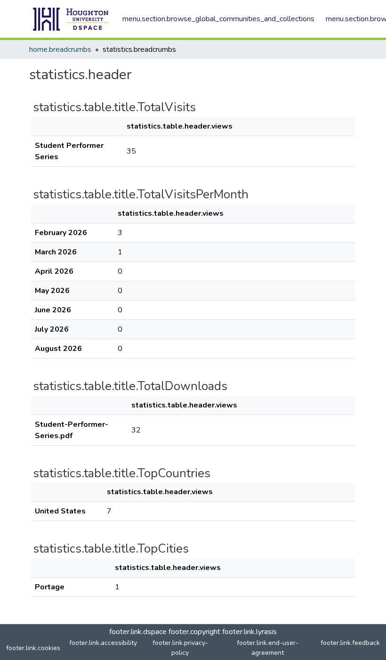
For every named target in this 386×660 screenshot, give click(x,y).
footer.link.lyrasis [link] (249, 632)
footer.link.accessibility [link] (103, 642)
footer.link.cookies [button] (33, 648)
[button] (71, 19)
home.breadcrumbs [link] (60, 49)
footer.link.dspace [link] (138, 632)
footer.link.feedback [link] (350, 642)
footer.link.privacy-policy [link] (180, 647)
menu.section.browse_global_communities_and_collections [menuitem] (218, 19)
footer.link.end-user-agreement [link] (267, 647)
